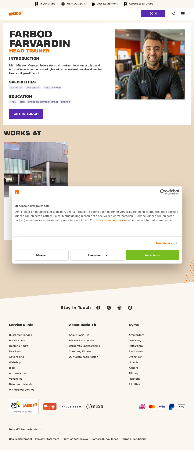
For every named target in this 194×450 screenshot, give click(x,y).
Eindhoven (136, 351)
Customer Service (20, 335)
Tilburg (133, 373)
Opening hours (18, 346)
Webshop (15, 362)
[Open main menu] (182, 13)
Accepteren (152, 255)
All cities (134, 384)
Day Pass (15, 351)
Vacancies (15, 379)
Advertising (16, 357)
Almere (133, 368)
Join (153, 13)
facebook (98, 308)
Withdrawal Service (21, 389)
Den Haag (135, 340)
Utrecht (134, 362)
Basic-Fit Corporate (81, 340)
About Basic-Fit (79, 335)
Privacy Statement (47, 439)
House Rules (17, 340)
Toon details (164, 243)
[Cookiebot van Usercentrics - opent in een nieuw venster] (162, 192)
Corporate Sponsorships (84, 346)
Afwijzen (41, 255)
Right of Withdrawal (75, 439)
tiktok (130, 308)
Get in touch (26, 114)
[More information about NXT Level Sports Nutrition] (94, 406)
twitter (109, 308)
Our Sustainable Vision (83, 357)
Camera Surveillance (105, 439)
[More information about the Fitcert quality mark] (50, 406)
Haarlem (134, 379)
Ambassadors (18, 373)
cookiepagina (111, 220)
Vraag (173, 14)
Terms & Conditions (133, 439)
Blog (12, 368)
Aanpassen (95, 255)
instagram (120, 308)
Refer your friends (20, 384)
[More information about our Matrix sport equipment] (71, 407)
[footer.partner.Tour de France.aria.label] (23, 406)
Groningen (135, 357)
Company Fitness (80, 351)
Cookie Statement (20, 439)
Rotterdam (136, 346)
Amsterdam (136, 335)
